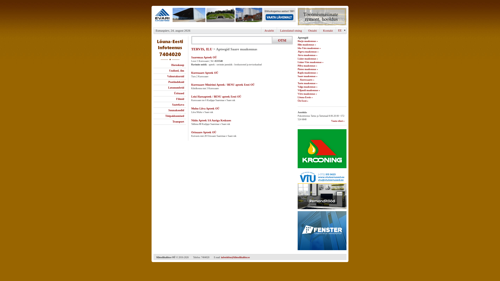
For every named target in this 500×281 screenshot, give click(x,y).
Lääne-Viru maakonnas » (310, 62)
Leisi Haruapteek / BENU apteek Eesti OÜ (216, 96)
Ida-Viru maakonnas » (309, 48)
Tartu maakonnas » (307, 83)
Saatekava (178, 104)
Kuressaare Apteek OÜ (204, 72)
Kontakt (328, 30)
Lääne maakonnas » (308, 58)
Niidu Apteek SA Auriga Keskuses (211, 120)
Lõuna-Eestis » (305, 97)
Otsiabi (312, 30)
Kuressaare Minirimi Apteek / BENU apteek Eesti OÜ (222, 84)
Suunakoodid (176, 110)
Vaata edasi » (338, 121)
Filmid (180, 99)
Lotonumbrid (176, 87)
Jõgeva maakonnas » (308, 51)
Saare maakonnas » (307, 76)
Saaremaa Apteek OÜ (204, 57)
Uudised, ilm (176, 70)
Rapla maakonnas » (308, 72)
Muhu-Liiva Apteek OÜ (205, 108)
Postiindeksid (176, 82)
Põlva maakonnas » (307, 65)
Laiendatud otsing (291, 30)
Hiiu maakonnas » (307, 44)
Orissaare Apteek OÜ (203, 132)
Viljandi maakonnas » (309, 90)
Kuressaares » (307, 79)
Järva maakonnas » (307, 55)
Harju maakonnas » (308, 41)
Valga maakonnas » (307, 86)
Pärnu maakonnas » (308, 69)
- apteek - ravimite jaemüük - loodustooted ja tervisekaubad (226, 64)
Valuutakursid (175, 76)
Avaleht (269, 30)
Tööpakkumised (174, 116)
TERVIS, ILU (201, 49)
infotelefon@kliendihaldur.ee (235, 257)
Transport (178, 121)
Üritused (179, 93)
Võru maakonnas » (307, 93)
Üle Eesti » (303, 101)
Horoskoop (177, 65)
